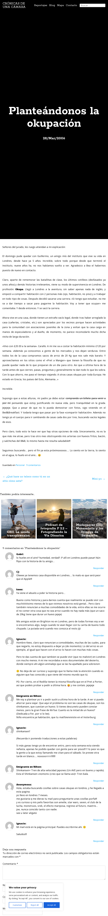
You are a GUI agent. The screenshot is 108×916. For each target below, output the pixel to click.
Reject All (35, 905)
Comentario (10, 863)
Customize (17, 905)
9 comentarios (33, 465)
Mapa (60, 5)
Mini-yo (98, 479)
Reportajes (40, 5)
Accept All (51, 905)
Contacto (71, 5)
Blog (52, 5)
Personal (20, 465)
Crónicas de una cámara (14, 5)
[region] (34, 897)
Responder (98, 568)
